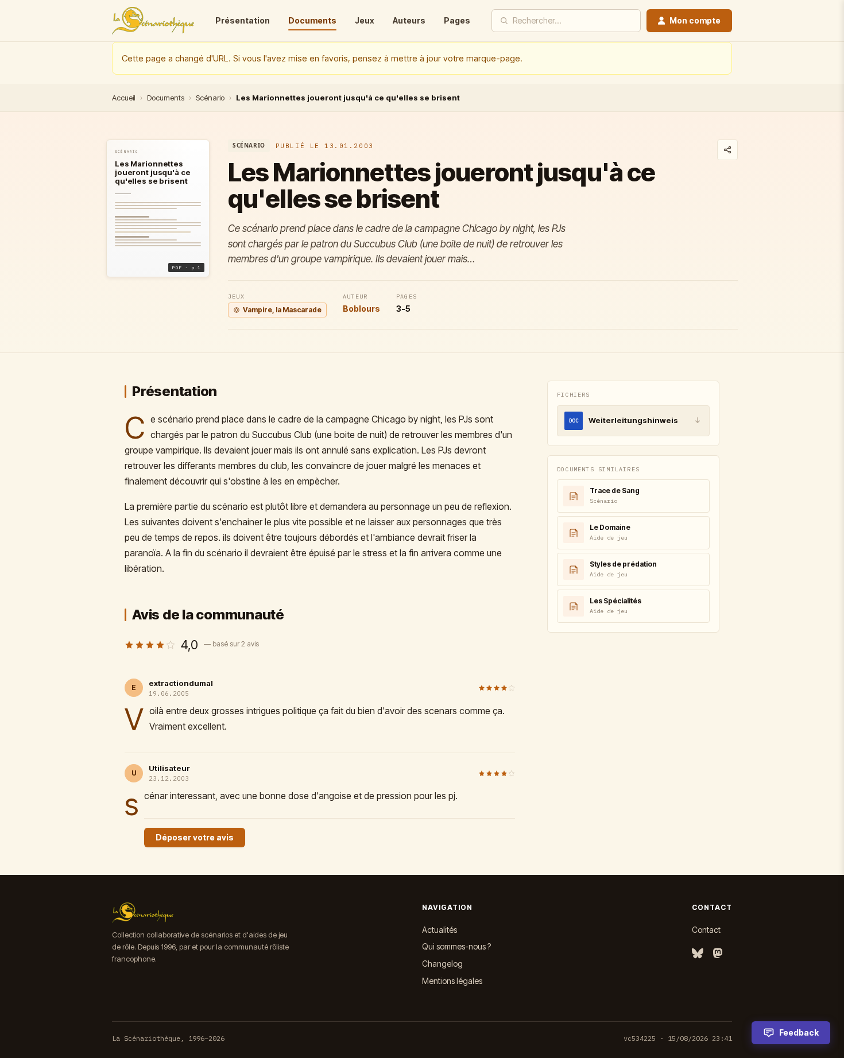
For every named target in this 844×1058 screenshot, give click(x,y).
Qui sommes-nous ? (456, 946)
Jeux (364, 20)
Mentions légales (452, 981)
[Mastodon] (718, 954)
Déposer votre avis (195, 837)
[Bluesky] (697, 954)
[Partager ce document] (727, 149)
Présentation (242, 20)
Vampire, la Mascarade (282, 309)
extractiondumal (181, 683)
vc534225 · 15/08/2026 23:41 (678, 1038)
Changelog (442, 963)
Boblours (361, 308)
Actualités (439, 930)
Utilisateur (169, 768)
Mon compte (695, 20)
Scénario (210, 97)
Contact (706, 930)
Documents (312, 20)
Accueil (123, 97)
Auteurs (409, 20)
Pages (457, 20)
